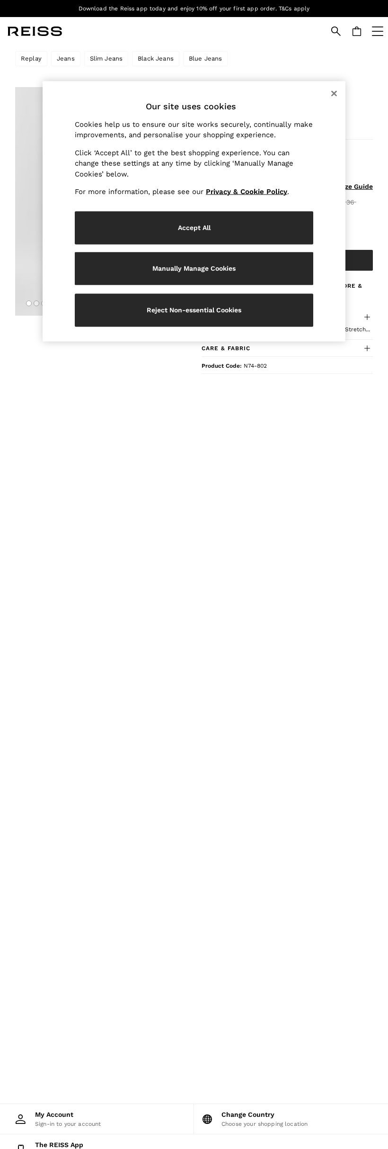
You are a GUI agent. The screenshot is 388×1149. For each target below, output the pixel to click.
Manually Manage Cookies (194, 268)
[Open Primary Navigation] (377, 31)
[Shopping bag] (356, 31)
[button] (29, 303)
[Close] (334, 93)
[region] (194, 211)
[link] (336, 31)
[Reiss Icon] (35, 31)
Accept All (194, 227)
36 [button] (350, 202)
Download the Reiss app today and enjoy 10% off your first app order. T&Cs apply (194, 8)
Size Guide (356, 186)
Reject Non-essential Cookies (194, 310)
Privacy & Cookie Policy (246, 191)
